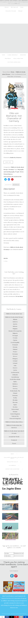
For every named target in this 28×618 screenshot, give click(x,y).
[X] (11, 617)
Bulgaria (15, 333)
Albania (15, 319)
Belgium (15, 328)
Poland (15, 393)
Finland (15, 349)
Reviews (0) (16, 184)
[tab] (8, 184)
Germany (11, 169)
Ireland (15, 363)
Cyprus (15, 340)
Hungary (15, 358)
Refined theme (14, 613)
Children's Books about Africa (14, 422)
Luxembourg (15, 377)
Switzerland (15, 409)
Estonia (15, 347)
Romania (15, 395)
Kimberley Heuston (15, 157)
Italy (15, 365)
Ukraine (15, 411)
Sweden (15, 407)
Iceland (15, 361)
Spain (15, 404)
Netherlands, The (15, 391)
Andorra (15, 321)
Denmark (15, 344)
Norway (15, 388)
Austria (15, 324)
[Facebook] (7, 617)
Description (8, 184)
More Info (8, 162)
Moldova (15, 384)
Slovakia (15, 400)
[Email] (21, 617)
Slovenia (15, 402)
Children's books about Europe (14, 317)
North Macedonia (15, 379)
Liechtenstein (15, 372)
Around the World (14, 436)
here (15, 3)
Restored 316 (23, 613)
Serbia (15, 397)
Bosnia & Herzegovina (15, 331)
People (17, 171)
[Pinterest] (16, 617)
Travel (14, 443)
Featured (14, 440)
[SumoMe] (25, 617)
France (15, 351)
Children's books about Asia (14, 313)
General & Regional (15, 418)
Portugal (15, 335)
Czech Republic (15, 342)
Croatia (15, 338)
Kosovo (15, 368)
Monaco (15, 386)
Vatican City (15, 416)
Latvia (15, 370)
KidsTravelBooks (14, 17)
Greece (15, 356)
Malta (15, 381)
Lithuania (15, 374)
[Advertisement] (14, 38)
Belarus (15, 326)
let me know (19, 296)
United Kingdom (15, 414)
